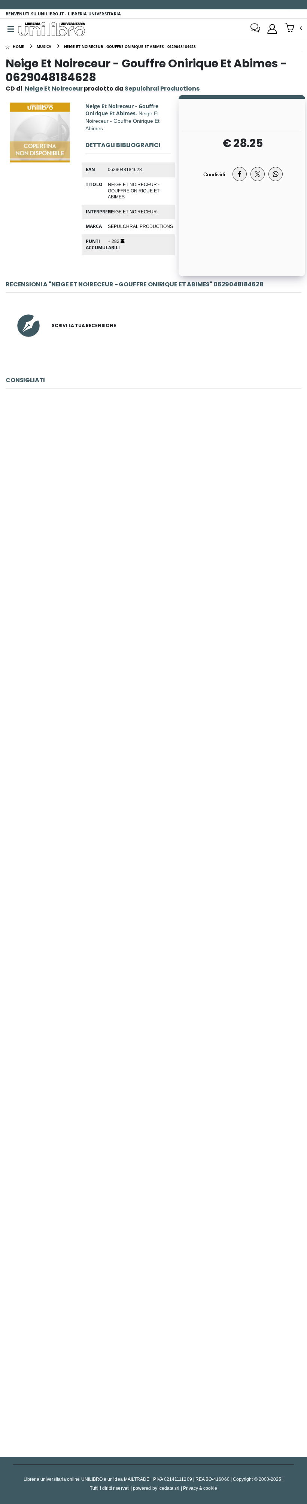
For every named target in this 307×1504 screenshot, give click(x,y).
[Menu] (11, 29)
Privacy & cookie (200, 1488)
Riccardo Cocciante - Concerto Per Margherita (153, 846)
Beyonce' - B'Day (153, 672)
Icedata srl (169, 1488)
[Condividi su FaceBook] (239, 174)
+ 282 (114, 241)
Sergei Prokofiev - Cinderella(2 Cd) (154, 1369)
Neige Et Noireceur (54, 88)
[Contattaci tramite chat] (255, 29)
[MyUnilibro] (272, 29)
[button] (293, 28)
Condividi (214, 174)
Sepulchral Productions (140, 226)
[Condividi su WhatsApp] (275, 174)
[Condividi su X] (257, 174)
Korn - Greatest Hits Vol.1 (154, 1195)
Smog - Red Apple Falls (153, 1020)
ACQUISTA (157, 551)
